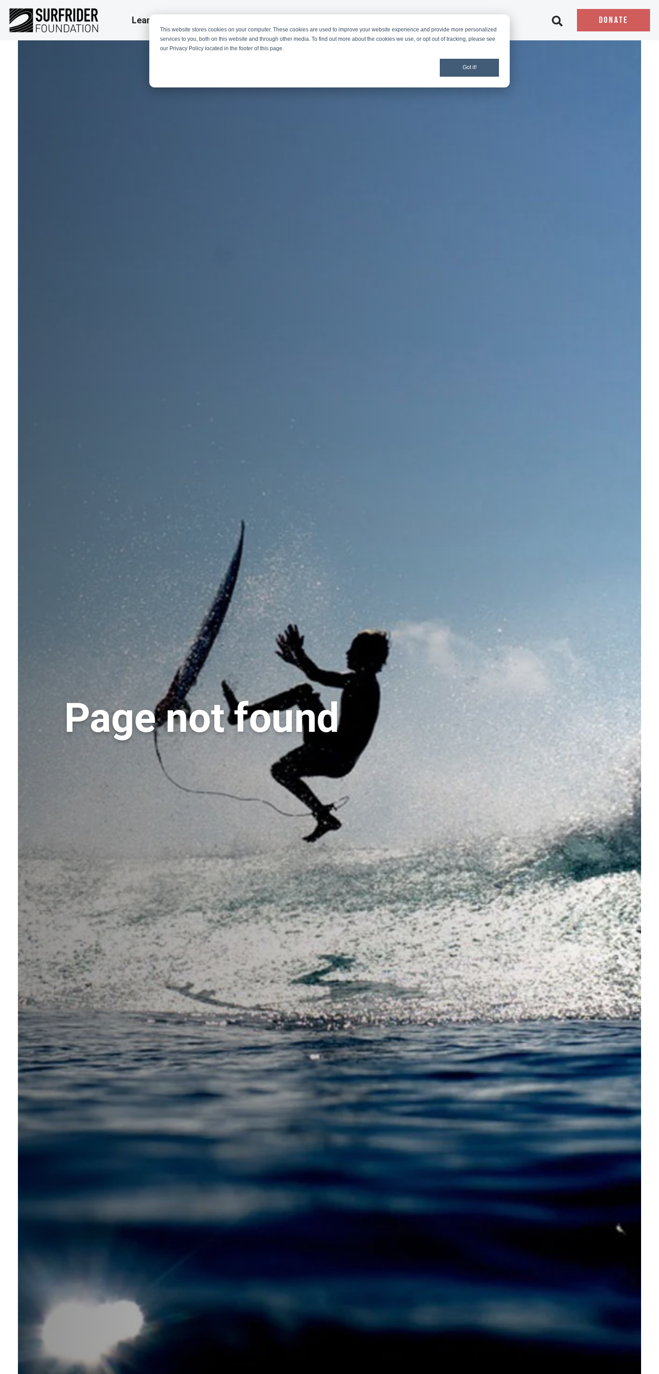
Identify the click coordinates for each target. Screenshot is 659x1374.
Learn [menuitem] (144, 21)
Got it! (470, 67)
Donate (613, 20)
